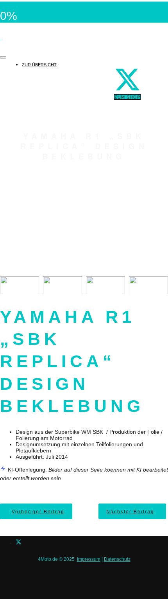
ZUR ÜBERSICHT (39, 64)
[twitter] (18, 543)
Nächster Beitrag (130, 511)
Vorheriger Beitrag (38, 511)
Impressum (88, 559)
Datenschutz (117, 559)
